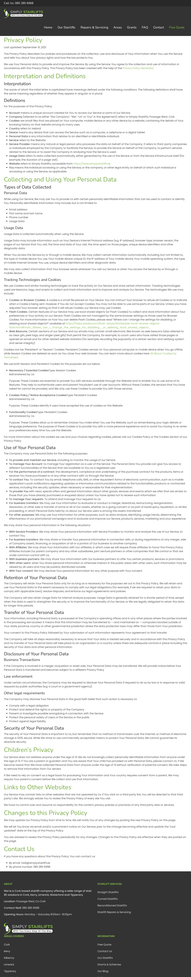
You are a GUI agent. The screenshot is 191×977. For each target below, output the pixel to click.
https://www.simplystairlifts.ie (91, 163)
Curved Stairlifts (107, 899)
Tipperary (10, 971)
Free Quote (104, 944)
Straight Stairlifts (107, 892)
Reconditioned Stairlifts (112, 905)
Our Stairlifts (105, 958)
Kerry (7, 951)
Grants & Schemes (109, 964)
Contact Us (104, 951)
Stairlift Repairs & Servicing (114, 912)
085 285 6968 (18, 3)
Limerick (9, 964)
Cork (7, 944)
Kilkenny (9, 958)
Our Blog (102, 971)
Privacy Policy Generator (138, 68)
